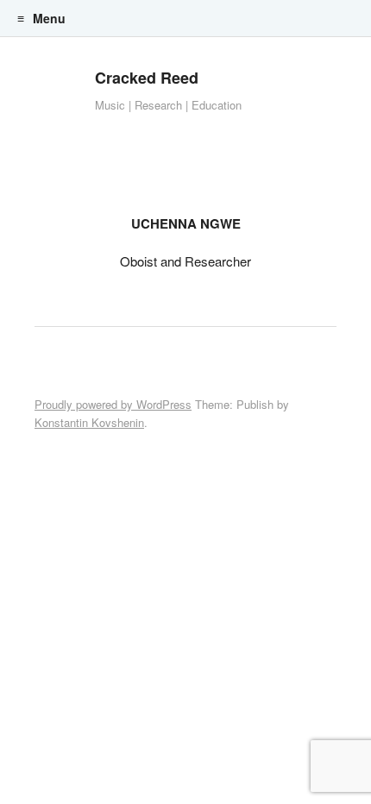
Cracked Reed (146, 77)
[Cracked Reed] (56, 95)
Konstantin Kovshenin (89, 422)
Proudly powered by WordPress (113, 404)
